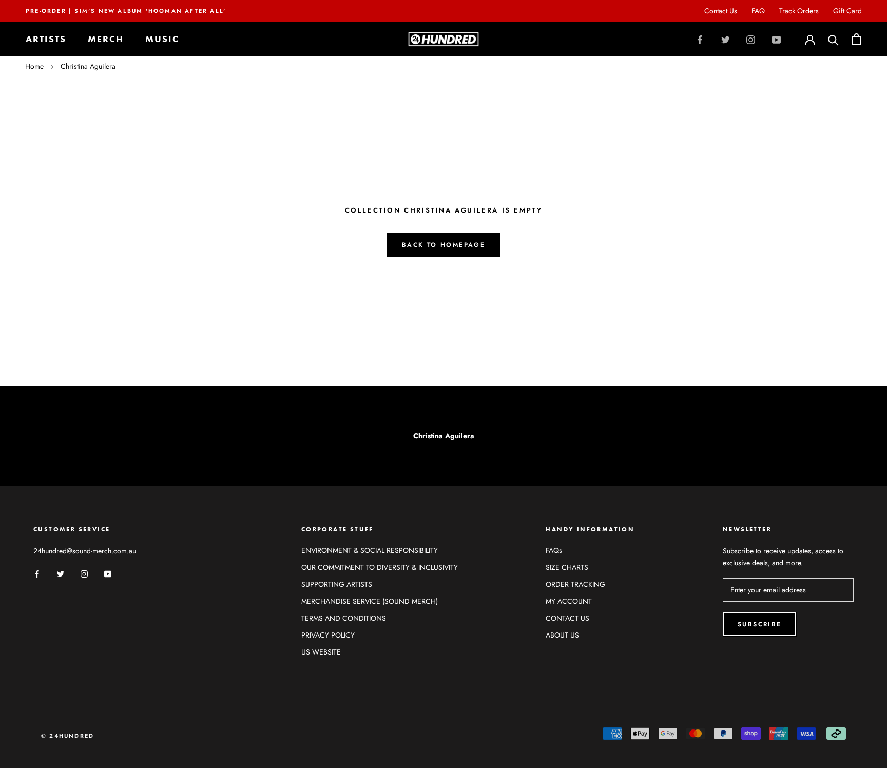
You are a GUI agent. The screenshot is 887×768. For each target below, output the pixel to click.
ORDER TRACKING (575, 584)
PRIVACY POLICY (328, 635)
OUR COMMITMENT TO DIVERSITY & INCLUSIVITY (379, 567)
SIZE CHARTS (567, 567)
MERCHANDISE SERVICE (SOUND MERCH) (369, 601)
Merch (106, 39)
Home (34, 66)
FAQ (758, 11)
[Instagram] (750, 39)
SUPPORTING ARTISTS (336, 584)
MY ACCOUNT (569, 601)
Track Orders (799, 11)
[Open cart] (856, 39)
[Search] (833, 39)
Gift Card (847, 11)
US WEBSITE (321, 652)
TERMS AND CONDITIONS (343, 618)
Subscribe (760, 624)
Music (162, 39)
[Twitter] (725, 39)
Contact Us (720, 11)
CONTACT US (567, 618)
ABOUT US (562, 635)
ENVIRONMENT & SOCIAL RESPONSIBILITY (369, 550)
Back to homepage (443, 244)
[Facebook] (700, 39)
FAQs (554, 550)
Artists (46, 39)
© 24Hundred (67, 736)
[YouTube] (776, 39)
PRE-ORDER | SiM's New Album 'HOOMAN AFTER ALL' (126, 11)
